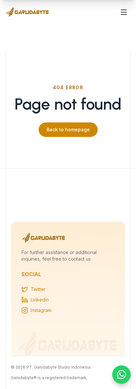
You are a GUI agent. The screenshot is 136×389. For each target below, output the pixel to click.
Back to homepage (68, 129)
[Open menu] (124, 12)
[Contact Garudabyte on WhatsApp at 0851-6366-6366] (121, 374)
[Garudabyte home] (27, 12)
